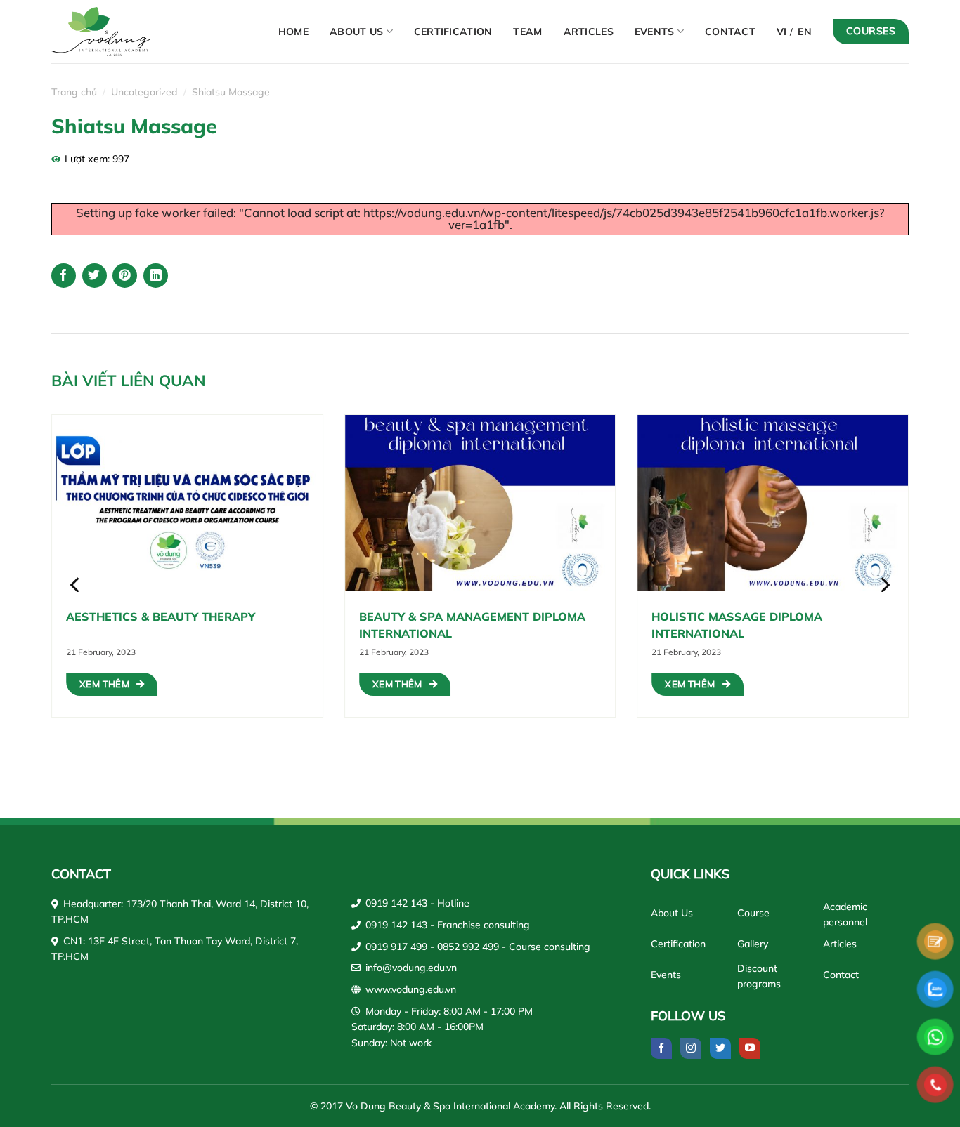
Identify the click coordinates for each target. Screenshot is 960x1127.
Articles (589, 31)
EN (805, 31)
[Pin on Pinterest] (124, 275)
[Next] (884, 585)
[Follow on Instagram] (690, 1048)
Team (527, 31)
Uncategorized (144, 92)
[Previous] (76, 585)
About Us (356, 31)
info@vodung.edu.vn (411, 967)
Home (293, 31)
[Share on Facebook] (63, 275)
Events (655, 31)
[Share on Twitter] (94, 275)
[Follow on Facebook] (661, 1048)
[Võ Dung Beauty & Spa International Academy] (114, 31)
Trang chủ (74, 92)
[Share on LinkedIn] (155, 275)
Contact (730, 31)
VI (782, 31)
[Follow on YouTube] (749, 1048)
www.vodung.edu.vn (410, 989)
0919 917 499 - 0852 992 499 (432, 946)
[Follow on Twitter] (720, 1048)
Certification (453, 31)
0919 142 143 (396, 903)
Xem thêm (104, 684)
